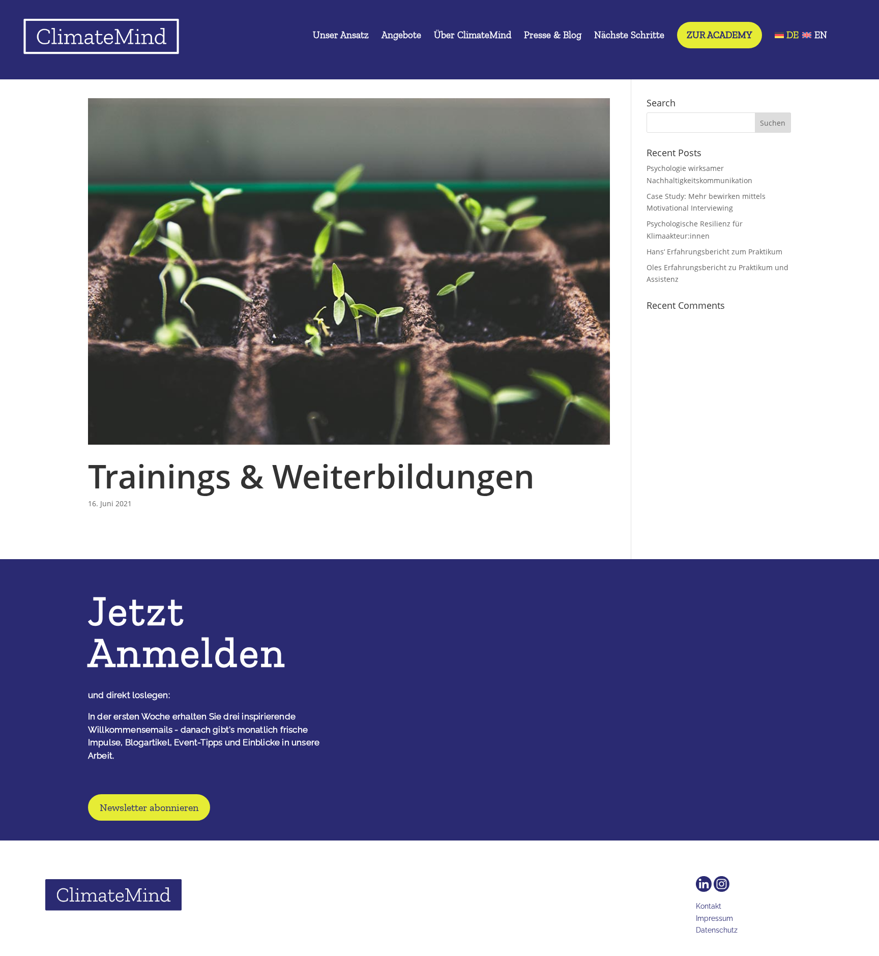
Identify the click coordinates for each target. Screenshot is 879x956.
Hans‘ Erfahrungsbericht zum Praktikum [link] (714, 251)
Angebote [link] (401, 36)
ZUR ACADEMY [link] (719, 35)
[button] (773, 122)
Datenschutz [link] (717, 930)
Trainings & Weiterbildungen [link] (311, 476)
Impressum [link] (714, 918)
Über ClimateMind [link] (472, 36)
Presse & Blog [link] (552, 36)
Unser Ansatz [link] (341, 36)
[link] (101, 39)
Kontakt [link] (708, 906)
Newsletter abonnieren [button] (149, 807)
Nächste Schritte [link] (629, 36)
